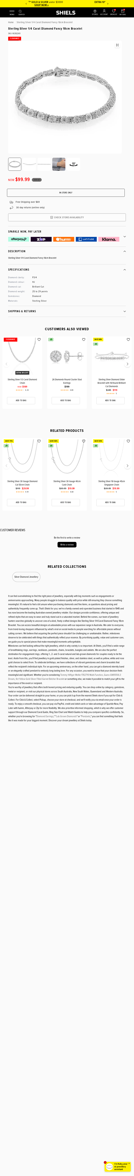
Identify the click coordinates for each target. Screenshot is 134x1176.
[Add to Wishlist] (39, 339)
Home (11, 22)
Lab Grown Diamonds (66, 716)
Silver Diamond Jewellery (26, 576)
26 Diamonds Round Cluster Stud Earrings (67, 381)
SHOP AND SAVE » (67, 5)
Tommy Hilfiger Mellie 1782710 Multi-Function (81, 675)
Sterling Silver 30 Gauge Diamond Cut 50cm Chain (22, 483)
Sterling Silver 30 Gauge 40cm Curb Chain (67, 483)
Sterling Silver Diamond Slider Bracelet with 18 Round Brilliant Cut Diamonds (112, 383)
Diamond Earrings (44, 716)
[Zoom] (117, 45)
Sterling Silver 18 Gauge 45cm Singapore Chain (111, 483)
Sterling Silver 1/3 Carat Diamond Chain (22, 381)
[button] (4, 365)
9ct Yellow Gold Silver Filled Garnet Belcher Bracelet (40, 679)
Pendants (85, 716)
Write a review (67, 544)
